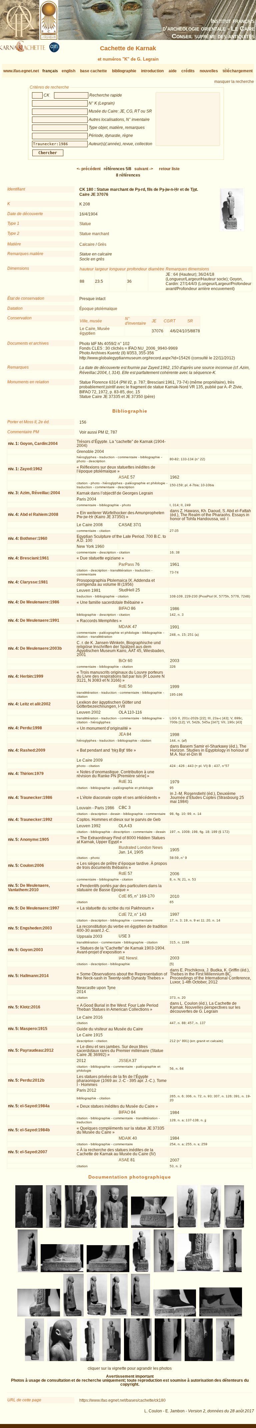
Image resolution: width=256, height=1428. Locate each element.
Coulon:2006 (32, 865)
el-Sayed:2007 (33, 1152)
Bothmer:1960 (33, 538)
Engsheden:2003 (36, 928)
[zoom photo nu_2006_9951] (142, 1271)
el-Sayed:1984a (35, 1106)
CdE (123, 896)
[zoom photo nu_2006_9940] (29, 1227)
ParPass (126, 564)
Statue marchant (94, 233)
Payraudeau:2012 (37, 1050)
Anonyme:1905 (34, 839)
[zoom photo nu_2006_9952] (163, 1271)
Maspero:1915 (33, 1028)
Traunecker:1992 (36, 819)
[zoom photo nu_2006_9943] (114, 1227)
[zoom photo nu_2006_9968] (198, 1360)
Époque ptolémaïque (98, 308)
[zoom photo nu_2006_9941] (54, 1227)
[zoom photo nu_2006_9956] (73, 1315)
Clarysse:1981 (34, 582)
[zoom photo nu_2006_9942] (81, 1227)
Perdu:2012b (32, 1080)
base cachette (93, 71)
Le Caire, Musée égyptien (95, 331)
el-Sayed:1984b (35, 1130)
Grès (102, 244)
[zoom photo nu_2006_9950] (108, 1271)
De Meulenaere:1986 (39, 602)
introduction (152, 71)
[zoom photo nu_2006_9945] (187, 1227)
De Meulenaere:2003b (41, 648)
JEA (122, 734)
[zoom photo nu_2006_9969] (225, 1360)
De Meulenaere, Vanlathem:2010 (29, 887)
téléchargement (238, 71)
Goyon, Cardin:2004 (39, 443)
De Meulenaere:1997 (39, 908)
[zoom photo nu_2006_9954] (232, 1271)
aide (173, 71)
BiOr (123, 660)
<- (89, 169)
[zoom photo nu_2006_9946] (211, 1227)
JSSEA (125, 1060)
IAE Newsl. (128, 958)
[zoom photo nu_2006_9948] (28, 1271)
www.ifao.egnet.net (21, 71)
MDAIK (125, 626)
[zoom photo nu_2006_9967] (168, 1360)
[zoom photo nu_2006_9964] (89, 1360)
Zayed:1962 (31, 469)
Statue (85, 223)
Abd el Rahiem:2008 (39, 514)
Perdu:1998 (31, 728)
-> (143, 169)
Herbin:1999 (31, 676)
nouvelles (209, 71)
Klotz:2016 (30, 1007)
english (68, 71)
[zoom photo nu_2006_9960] (174, 1315)
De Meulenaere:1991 (39, 620)
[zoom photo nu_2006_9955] (38, 1315)
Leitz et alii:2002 (35, 704)
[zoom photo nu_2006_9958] (119, 1315)
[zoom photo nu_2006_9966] (138, 1360)
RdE (123, 686)
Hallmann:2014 (34, 975)
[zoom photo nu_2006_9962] (34, 1360)
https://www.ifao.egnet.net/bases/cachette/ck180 (122, 1400)
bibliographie (124, 71)
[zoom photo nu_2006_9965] (111, 1360)
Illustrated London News (141, 847)
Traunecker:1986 (36, 797)
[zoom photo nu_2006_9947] (234, 1227)
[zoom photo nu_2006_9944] (152, 1227)
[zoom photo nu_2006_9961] (220, 1315)
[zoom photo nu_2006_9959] (140, 1315)
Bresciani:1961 (34, 558)
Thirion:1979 (32, 773)
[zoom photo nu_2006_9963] (62, 1360)
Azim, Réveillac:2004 (40, 493)
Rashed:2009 (32, 750)
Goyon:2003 (31, 949)
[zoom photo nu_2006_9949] (62, 1271)
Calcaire (87, 244)
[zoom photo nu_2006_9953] (198, 1271)
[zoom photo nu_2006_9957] (97, 1315)
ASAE (124, 477)
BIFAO (124, 608)
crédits (188, 71)
